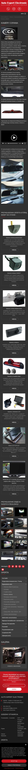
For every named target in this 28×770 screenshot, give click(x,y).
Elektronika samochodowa (9, 617)
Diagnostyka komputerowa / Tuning (12, 581)
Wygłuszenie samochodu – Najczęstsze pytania (13, 607)
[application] (14, 138)
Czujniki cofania (8, 592)
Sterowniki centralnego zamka (11, 602)
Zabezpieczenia (6, 635)
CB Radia (6, 589)
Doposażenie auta (19, 17)
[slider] (13, 143)
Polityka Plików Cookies (9, 768)
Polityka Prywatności (19, 768)
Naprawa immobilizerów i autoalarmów (13, 620)
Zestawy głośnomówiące (10, 614)
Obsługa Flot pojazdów (8, 623)
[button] (26, 744)
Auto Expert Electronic (9, 710)
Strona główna (4, 17)
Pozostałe (5, 626)
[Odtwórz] (3, 143)
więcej (14, 250)
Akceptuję (14, 761)
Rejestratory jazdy (8, 599)
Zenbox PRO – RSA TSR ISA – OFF (12, 611)
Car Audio (5, 578)
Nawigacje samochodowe (10, 597)
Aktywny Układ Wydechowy (11, 587)
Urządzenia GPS (6, 632)
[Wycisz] (22, 143)
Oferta (11, 17)
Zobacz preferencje (14, 765)
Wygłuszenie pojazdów (10, 604)
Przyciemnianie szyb (7, 629)
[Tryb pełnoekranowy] (25, 143)
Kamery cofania (8, 594)
